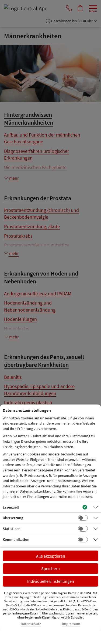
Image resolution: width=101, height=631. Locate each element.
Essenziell (11, 507)
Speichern (50, 568)
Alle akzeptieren (50, 556)
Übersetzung (13, 517)
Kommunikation (16, 539)
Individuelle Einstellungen (50, 581)
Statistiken (11, 528)
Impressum (71, 624)
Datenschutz (31, 624)
